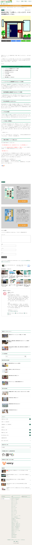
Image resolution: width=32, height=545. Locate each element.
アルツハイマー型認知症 (15, 499)
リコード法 (14, 514)
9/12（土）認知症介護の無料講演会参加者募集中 (16, 5)
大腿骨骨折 (14, 519)
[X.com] (13, 313)
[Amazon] (9, 314)
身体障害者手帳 (14, 534)
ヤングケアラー (14, 511)
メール (2, 248)
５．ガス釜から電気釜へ (7, 75)
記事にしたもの (7, 114)
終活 (13, 526)
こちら (19, 160)
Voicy (13, 498)
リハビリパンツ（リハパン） (16, 515)
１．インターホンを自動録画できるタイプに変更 (11, 68)
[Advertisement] (16, 48)
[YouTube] (25, 313)
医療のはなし (4, 432)
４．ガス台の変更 (6, 73)
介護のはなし (4, 7)
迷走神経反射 (14, 537)
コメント (3, 234)
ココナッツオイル (14, 503)
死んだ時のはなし (5, 435)
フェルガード (14, 507)
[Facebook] (17, 313)
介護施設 (14, 518)
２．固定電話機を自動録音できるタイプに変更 (10, 70)
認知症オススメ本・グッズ (16, 530)
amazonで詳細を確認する (23, 201)
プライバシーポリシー (17, 539)
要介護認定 (18, 526)
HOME (2, 7)
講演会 (13, 533)
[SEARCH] (7, 4)
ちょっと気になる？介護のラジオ (13, 311)
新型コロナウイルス (15, 522)
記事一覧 (13, 539)
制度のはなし (4, 429)
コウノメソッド (14, 502)
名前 (2, 244)
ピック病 (13, 506)
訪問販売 (8, 84)
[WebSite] (9, 313)
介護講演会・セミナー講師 (6, 424)
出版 (3, 427)
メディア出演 (14, 510)
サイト (2, 252)
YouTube (17, 498)
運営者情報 (9, 539)
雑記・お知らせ (5, 440)
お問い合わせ (23, 539)
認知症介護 (8, 7)
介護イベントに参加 (5, 421)
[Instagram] (21, 313)
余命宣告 (18, 518)
